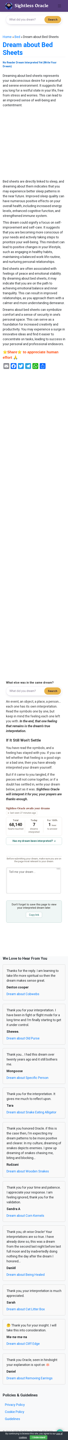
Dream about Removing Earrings (30, 1378)
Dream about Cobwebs (23, 994)
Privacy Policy (15, 1405)
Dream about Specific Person (27, 1078)
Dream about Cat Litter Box (26, 1309)
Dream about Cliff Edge (23, 1344)
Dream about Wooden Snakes (28, 1171)
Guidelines (12, 1419)
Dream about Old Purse (23, 1038)
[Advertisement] (34, 143)
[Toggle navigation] (59, 6)
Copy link (34, 914)
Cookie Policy (14, 1412)
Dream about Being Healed (26, 1275)
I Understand (38, 1437)
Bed (17, 37)
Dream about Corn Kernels (25, 1215)
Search (52, 19)
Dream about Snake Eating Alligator (31, 1112)
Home (7, 37)
